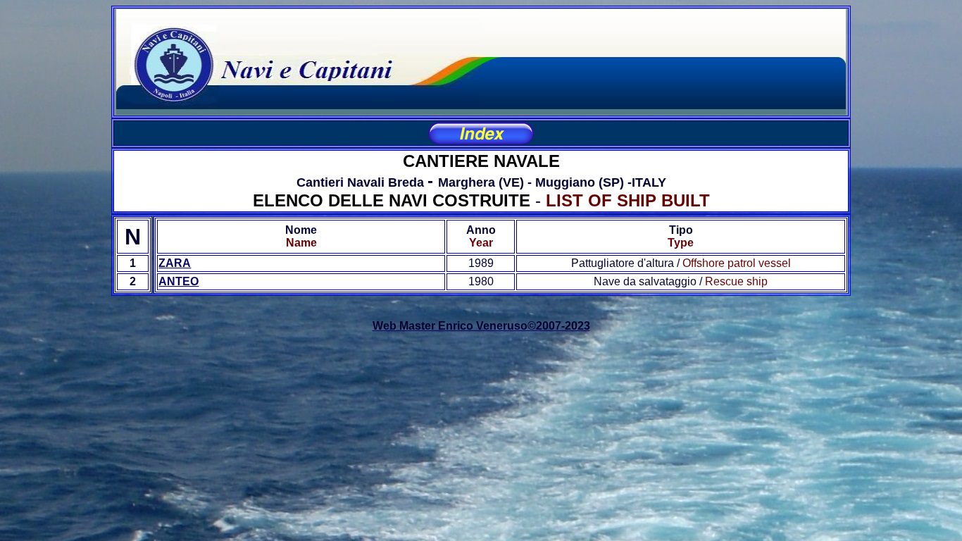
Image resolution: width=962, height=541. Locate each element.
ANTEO (178, 281)
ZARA (174, 263)
